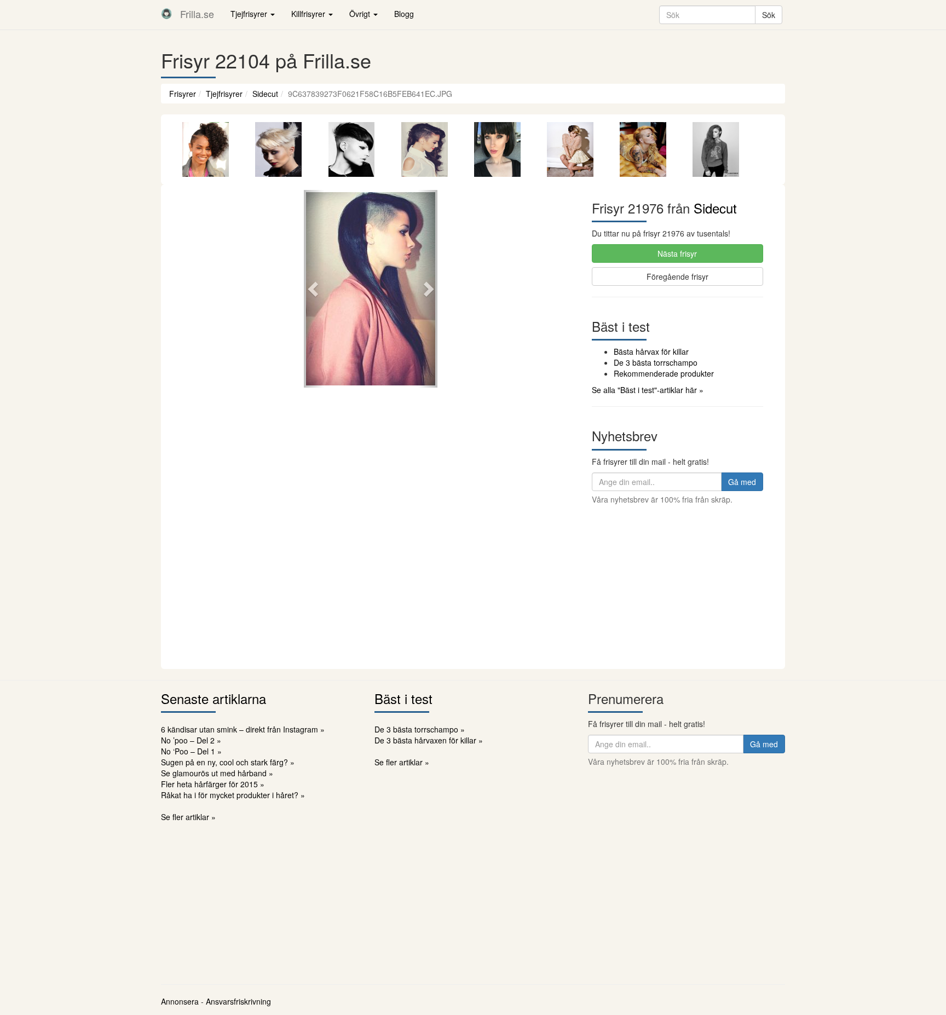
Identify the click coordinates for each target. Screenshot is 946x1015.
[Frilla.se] (166, 13)
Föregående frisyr (677, 276)
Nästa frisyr (677, 253)
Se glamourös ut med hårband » (217, 773)
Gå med (742, 481)
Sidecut (265, 93)
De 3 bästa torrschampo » (419, 729)
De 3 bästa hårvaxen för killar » (428, 740)
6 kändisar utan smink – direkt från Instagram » (243, 729)
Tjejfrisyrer (224, 93)
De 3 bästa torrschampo (655, 362)
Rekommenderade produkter (664, 373)
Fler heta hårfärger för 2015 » (212, 783)
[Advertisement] (473, 587)
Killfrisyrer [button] (309, 13)
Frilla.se (197, 14)
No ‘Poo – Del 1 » (191, 751)
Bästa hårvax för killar (651, 351)
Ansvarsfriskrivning (238, 1001)
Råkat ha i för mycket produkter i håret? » (233, 794)
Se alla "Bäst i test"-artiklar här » (647, 389)
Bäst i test (403, 698)
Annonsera (180, 1001)
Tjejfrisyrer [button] (249, 13)
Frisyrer (182, 93)
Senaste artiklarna (213, 698)
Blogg (404, 13)
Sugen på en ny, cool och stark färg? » (228, 762)
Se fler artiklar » (188, 816)
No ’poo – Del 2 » (191, 740)
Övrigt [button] (360, 13)
